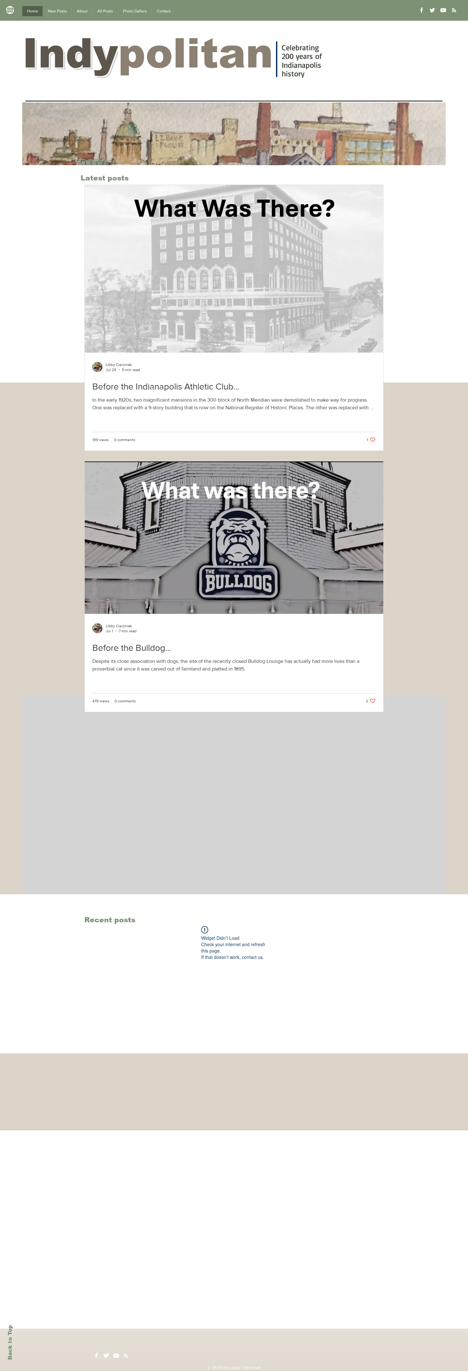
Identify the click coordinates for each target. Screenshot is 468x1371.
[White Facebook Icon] (96, 1355)
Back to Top (10, 1342)
